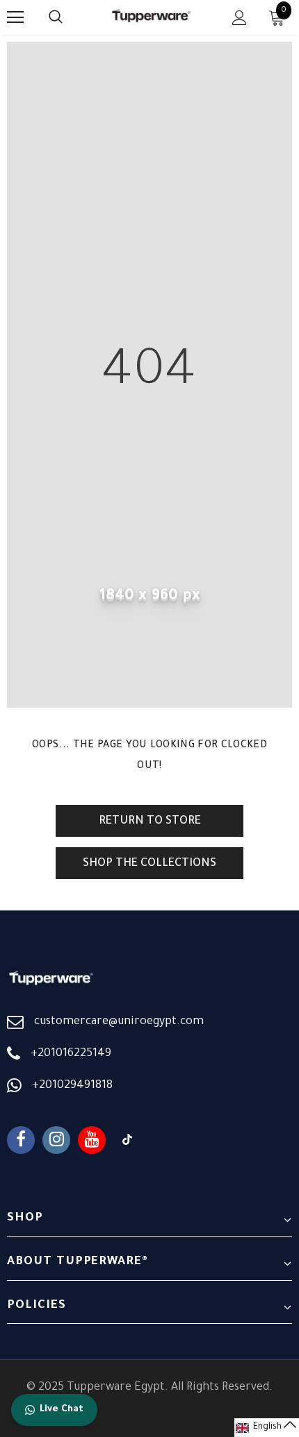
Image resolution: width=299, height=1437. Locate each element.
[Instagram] (56, 1140)
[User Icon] (239, 17)
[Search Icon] (69, 17)
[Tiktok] (127, 1140)
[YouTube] (92, 1140)
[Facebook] (21, 1140)
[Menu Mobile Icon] (15, 17)
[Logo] (151, 17)
